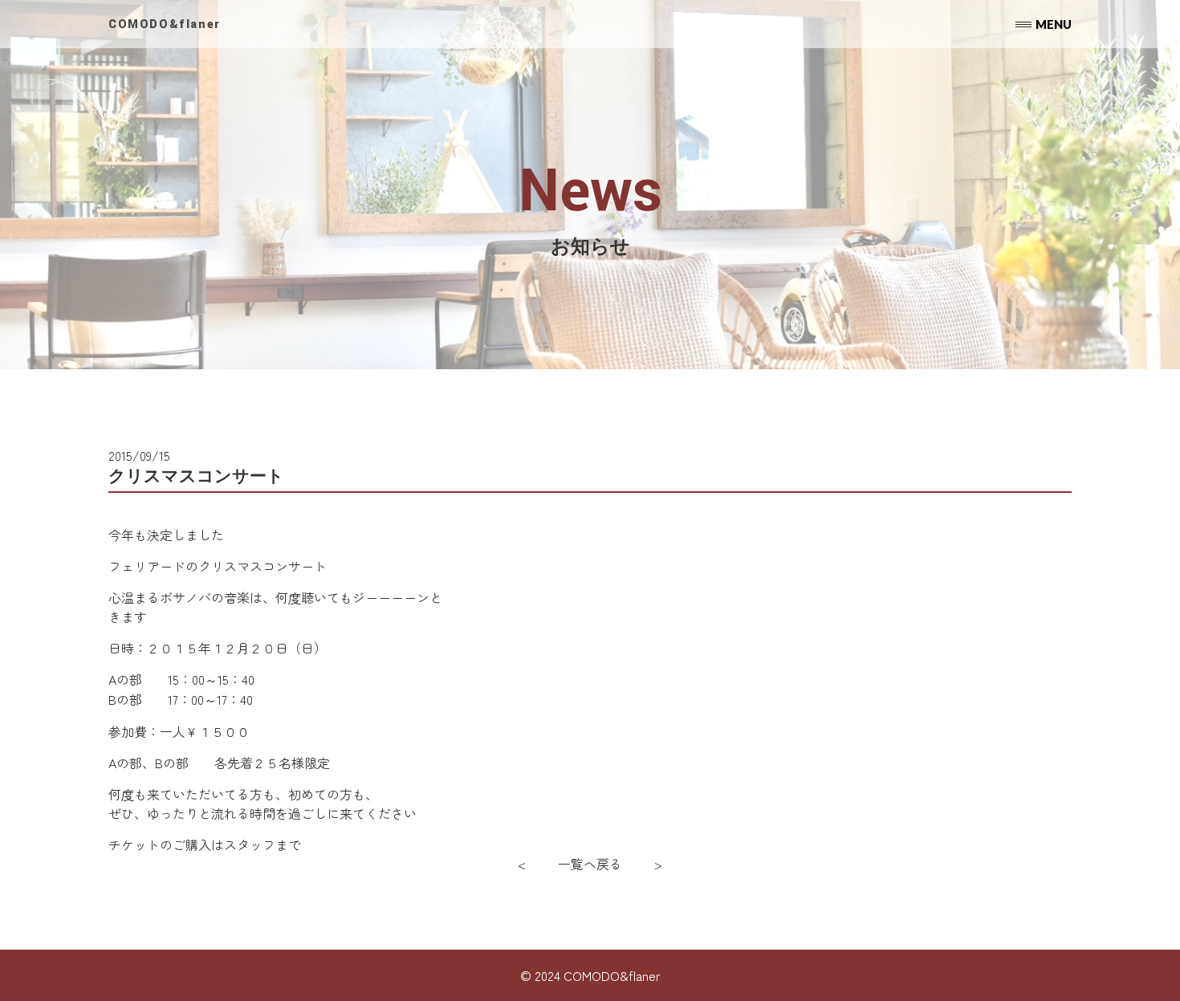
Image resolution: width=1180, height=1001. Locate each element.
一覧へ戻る (590, 863)
